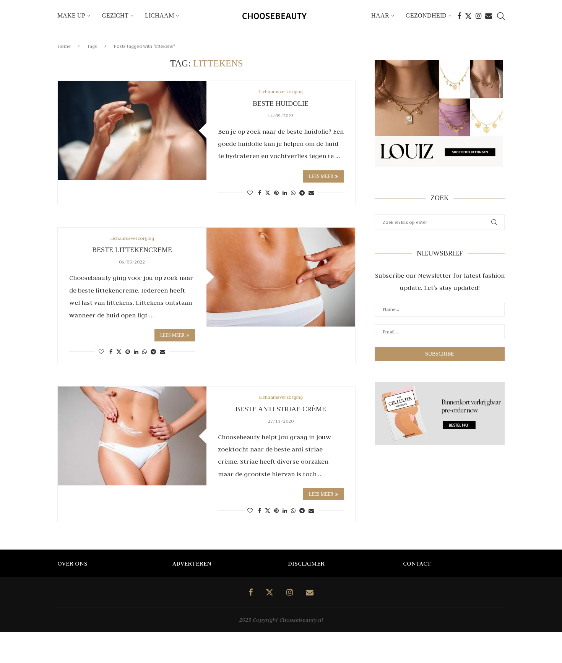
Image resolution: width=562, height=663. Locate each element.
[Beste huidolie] (132, 130)
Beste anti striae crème (281, 409)
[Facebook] (459, 16)
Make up (71, 15)
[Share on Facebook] (259, 193)
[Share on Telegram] (302, 193)
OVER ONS (72, 563)
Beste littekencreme (132, 250)
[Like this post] (250, 193)
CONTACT (417, 563)
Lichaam (159, 15)
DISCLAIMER (306, 563)
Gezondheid (426, 15)
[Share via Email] (311, 193)
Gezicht (115, 15)
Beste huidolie (281, 103)
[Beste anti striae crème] (132, 435)
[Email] (488, 16)
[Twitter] (468, 16)
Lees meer (321, 176)
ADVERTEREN (191, 563)
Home (64, 46)
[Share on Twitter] (267, 192)
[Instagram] (478, 16)
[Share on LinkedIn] (285, 193)
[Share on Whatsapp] (293, 193)
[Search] (501, 16)
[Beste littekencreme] (280, 277)
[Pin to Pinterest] (276, 193)
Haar (380, 15)
